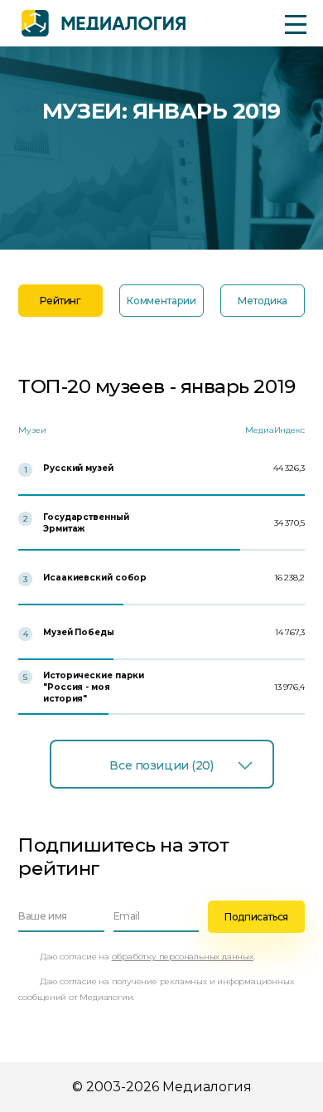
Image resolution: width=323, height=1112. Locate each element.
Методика (262, 300)
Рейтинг (60, 300)
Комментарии (161, 300)
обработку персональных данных (182, 956)
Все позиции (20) (161, 765)
